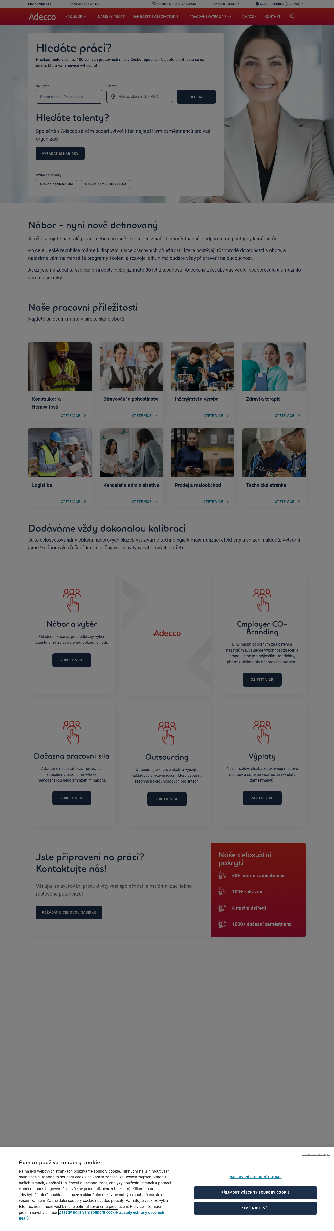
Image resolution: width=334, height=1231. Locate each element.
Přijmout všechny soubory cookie (255, 1192)
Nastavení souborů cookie (256, 1177)
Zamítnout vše (255, 1208)
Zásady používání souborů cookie (88, 1212)
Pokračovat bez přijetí (316, 1154)
